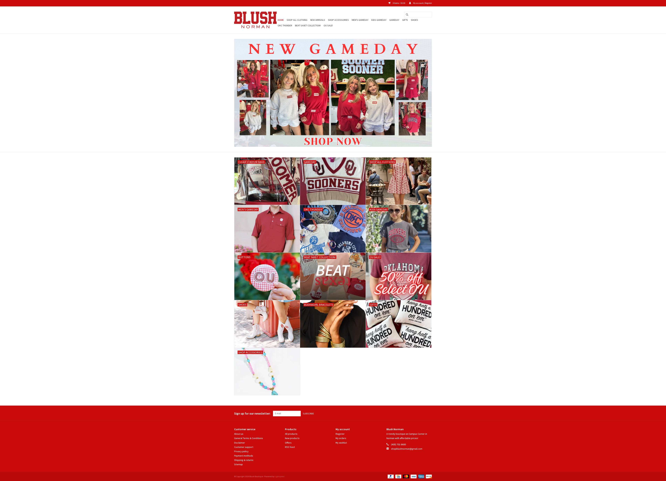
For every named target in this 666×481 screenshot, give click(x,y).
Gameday (394, 20)
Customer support (243, 447)
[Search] (407, 15)
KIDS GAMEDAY (378, 20)
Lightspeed (279, 476)
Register (340, 433)
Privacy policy (241, 451)
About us (238, 433)
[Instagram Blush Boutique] (429, 413)
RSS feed (290, 447)
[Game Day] (333, 93)
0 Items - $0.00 (398, 3)
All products (291, 433)
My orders (341, 438)
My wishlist (341, 442)
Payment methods (243, 455)
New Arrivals (317, 20)
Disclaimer (239, 442)
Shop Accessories (338, 20)
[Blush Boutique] (255, 20)
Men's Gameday (360, 20)
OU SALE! (328, 25)
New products (292, 438)
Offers (288, 442)
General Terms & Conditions (248, 438)
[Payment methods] (390, 476)
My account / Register (422, 3)
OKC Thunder (285, 25)
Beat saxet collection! (308, 25)
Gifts (405, 20)
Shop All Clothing (297, 20)
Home (281, 20)
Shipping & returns (243, 460)
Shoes (414, 20)
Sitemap (238, 464)
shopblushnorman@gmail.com (406, 448)
